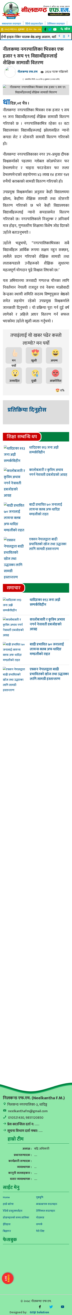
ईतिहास (7, 1224)
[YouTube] (55, 29)
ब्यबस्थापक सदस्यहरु (11, 24)
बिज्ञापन (7, 1231)
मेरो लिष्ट (40, 1231)
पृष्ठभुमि (39, 1197)
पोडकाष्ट (40, 1217)
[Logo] (36, 10)
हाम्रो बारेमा (8, 1204)
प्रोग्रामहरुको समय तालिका (16, 1217)
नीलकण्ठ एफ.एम (27, 71)
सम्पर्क (39, 1224)
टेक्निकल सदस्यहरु (56, 24)
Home (6, 1197)
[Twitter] (50, 29)
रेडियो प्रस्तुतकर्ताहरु (34, 24)
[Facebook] (46, 29)
